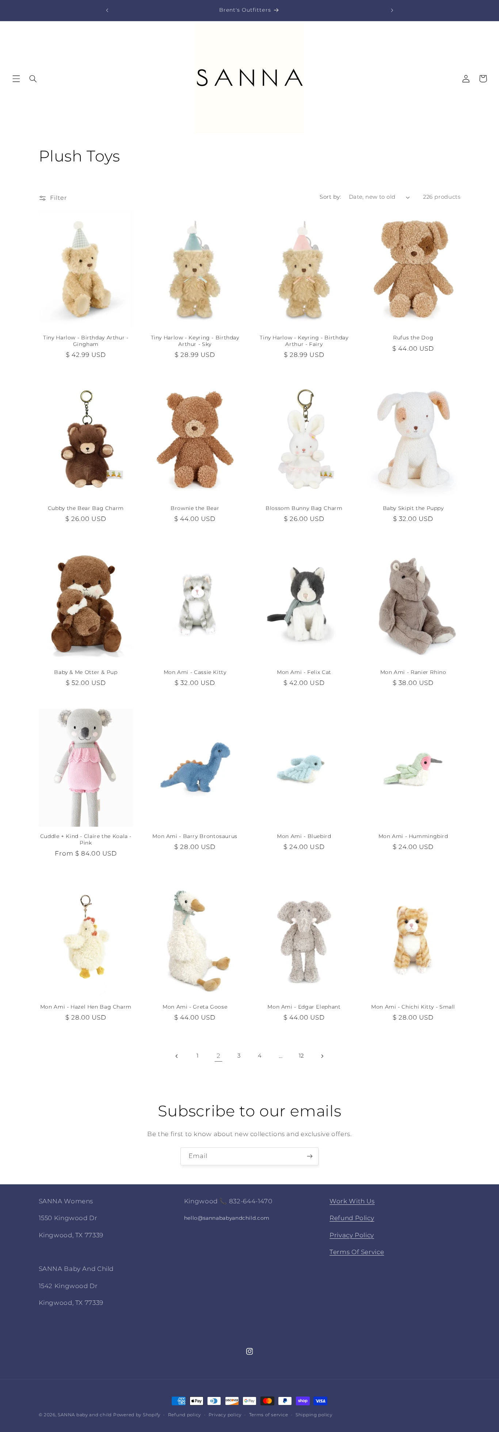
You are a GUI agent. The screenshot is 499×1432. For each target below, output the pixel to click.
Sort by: (330, 197)
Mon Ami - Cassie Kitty (195, 672)
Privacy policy (225, 1414)
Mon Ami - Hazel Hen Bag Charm (86, 1007)
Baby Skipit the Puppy (413, 508)
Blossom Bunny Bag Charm (304, 508)
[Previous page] (177, 1056)
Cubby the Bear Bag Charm (86, 508)
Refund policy (184, 1414)
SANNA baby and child (85, 1414)
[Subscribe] (309, 1156)
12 (301, 1055)
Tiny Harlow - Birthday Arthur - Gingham (86, 341)
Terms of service (268, 1414)
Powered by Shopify (136, 1414)
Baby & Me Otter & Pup (85, 672)
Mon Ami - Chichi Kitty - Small (413, 1007)
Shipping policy (314, 1414)
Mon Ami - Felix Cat (304, 672)
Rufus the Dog (413, 337)
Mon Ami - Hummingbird (413, 836)
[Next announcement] (392, 10)
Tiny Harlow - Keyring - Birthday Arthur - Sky (195, 341)
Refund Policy (352, 1218)
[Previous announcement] (107, 10)
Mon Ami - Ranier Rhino (413, 672)
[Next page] (321, 1056)
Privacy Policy (352, 1235)
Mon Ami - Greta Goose (195, 1007)
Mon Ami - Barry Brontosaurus (194, 836)
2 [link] (219, 1055)
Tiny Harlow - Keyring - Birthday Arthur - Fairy (304, 341)
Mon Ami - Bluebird (304, 836)
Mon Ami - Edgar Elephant (303, 1007)
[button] (16, 78)
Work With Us (352, 1201)
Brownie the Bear (195, 508)
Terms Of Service (357, 1252)
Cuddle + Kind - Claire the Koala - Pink (86, 839)
